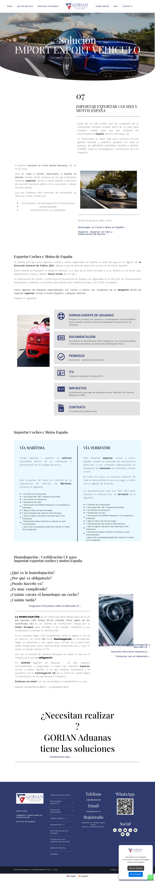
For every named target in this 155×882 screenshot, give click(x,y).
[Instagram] (115, 830)
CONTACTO (127, 6)
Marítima (65, 483)
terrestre (123, 494)
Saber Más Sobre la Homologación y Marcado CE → (129, 645)
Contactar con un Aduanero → (133, 656)
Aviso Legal (22, 811)
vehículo (67, 457)
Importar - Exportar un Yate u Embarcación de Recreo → (95, 233)
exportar (31, 180)
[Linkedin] (135, 830)
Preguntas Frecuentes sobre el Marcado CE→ (55, 605)
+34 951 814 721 (93, 800)
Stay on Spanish (135, 868)
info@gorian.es (93, 811)
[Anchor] (128, 834)
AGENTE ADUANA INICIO (60, 795)
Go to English (135, 874)
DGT (51, 265)
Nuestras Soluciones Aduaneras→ (131, 651)
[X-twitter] (130, 830)
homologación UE (45, 672)
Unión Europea (24, 627)
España (100, 133)
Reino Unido (55, 274)
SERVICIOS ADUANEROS (48, 6)
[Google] (120, 830)
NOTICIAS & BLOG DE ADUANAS (59, 832)
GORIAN (25, 662)
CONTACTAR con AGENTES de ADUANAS (60, 841)
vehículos (105, 468)
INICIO (10, 6)
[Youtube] (125, 830)
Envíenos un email (26, 681)
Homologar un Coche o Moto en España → (102, 227)
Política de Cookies (25, 822)
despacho (123, 289)
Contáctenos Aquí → (61, 756)
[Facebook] (123, 834)
